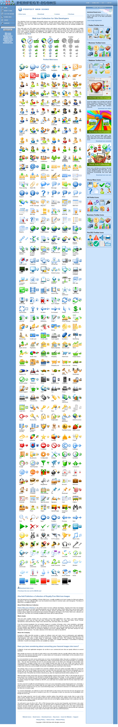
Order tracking (66, 321)
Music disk (44, 556)
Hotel (74, 530)
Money (53, 330)
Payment (75, 321)
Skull (52, 430)
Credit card (33, 339)
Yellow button (55, 584)
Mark (52, 530)
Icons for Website (66, 717)
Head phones (65, 547)
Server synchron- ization (65, 254)
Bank (42, 347)
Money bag (22, 339)
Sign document (45, 502)
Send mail (22, 179)
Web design (65, 70)
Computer (32, 264)
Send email (76, 170)
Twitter (42, 79)
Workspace (54, 214)
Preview (43, 223)
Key (42, 411)
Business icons (8, 35)
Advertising (76, 339)
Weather (75, 565)
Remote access (55, 252)
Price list (21, 321)
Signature (54, 502)
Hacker (53, 114)
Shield (42, 430)
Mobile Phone (55, 383)
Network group (55, 273)
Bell (63, 538)
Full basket (22, 365)
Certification (22, 223)
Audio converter (55, 565)
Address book (44, 170)
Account (64, 484)
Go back (43, 312)
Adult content (76, 430)
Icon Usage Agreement (95, 20)
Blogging (32, 79)
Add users (65, 88)
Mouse (42, 400)
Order (53, 321)
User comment (77, 96)
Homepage (65, 242)
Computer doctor (22, 134)
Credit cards (44, 339)
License (57, 14)
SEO (63, 79)
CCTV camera (55, 538)
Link (20, 242)
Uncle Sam (33, 114)
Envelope (75, 179)
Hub (63, 283)
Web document (45, 242)
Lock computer (45, 273)
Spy (63, 114)
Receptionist (33, 133)
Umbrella (32, 440)
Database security (22, 430)
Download (41, 14)
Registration (54, 419)
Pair (20, 152)
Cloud (63, 565)
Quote (74, 188)
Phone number (23, 383)
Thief (74, 114)
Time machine (34, 466)
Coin (63, 330)
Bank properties (55, 347)
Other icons (22, 14)
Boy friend (43, 152)
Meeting (21, 96)
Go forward (54, 312)
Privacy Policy (40, 719)
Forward (53, 521)
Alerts (20, 449)
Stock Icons (36, 717)
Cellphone (64, 383)
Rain (20, 575)
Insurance (65, 339)
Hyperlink (64, 232)
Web (20, 70)
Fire (63, 440)
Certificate (75, 214)
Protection (33, 449)
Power (74, 440)
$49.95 (29, 34)
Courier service (34, 374)
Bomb (53, 475)
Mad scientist (33, 143)
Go (20, 530)
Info (31, 196)
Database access (32, 430)
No (52, 449)
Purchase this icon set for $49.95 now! (29, 591)
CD (31, 556)
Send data (22, 303)
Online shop (44, 356)
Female (64, 143)
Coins (74, 330)
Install (31, 303)
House (21, 493)
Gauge (21, 466)
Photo (31, 511)
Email (31, 170)
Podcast (21, 556)
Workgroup (54, 264)
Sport (20, 484)
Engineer (21, 143)
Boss (20, 88)
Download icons (8, 42)
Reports (21, 232)
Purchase (71, 14)
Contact (32, 392)
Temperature (33, 575)
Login (63, 411)
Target (74, 493)
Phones (75, 383)
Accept (43, 530)
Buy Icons (56, 717)
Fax (52, 392)
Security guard (23, 114)
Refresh (64, 303)
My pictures (33, 458)
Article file (64, 214)
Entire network (45, 232)
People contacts (55, 105)
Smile (20, 538)
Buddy (32, 538)
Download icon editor (104, 108)
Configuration (44, 458)
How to (32, 223)
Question (43, 196)
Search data (54, 293)
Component (76, 466)
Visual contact (55, 96)
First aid (64, 475)
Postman (64, 133)
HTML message (34, 205)
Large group (33, 96)
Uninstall (43, 303)
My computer (76, 264)
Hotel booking (44, 493)
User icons (8, 34)
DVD (52, 556)
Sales (20, 356)
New (20, 475)
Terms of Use (50, 719)
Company (32, 493)
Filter (42, 466)
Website (64, 205)
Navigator (43, 70)
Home (74, 575)
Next (74, 521)
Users (42, 88)
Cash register (55, 339)
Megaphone (44, 484)
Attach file (32, 188)
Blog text (43, 205)
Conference (44, 161)
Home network (66, 575)
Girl (52, 152)
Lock (42, 419)
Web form (75, 205)
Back (42, 521)
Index (74, 79)
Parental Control (66, 430)
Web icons (8, 33)
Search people (66, 105)
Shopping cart (55, 365)
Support (21, 196)
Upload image (55, 511)
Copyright (64, 449)
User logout (33, 105)
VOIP (42, 392)
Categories (44, 214)
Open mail (43, 179)
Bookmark (65, 493)
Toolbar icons (8, 37)
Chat (20, 205)
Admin (42, 123)
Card (63, 502)
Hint (52, 196)
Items (74, 223)
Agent (20, 123)
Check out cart (66, 365)
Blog (20, 79)
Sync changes (55, 303)
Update (32, 312)
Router (42, 283)
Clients (21, 161)
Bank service (23, 347)
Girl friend (32, 152)
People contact (45, 105)
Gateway (75, 449)
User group (54, 88)
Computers (44, 264)
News (53, 205)
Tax (42, 330)
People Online (44, 96)
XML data (75, 283)
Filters (53, 466)
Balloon (43, 188)
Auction (64, 374)
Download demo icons (26, 588)
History (64, 458)
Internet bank (65, 347)
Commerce (76, 312)
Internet (53, 232)
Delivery (75, 365)
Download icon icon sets (103, 175)
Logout (21, 419)
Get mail (32, 179)
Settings (53, 458)
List (63, 223)
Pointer (64, 312)
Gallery (75, 502)
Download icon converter (103, 141)
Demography (76, 161)
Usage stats (22, 170)
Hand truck (65, 356)
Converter (65, 556)
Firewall (53, 440)
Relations (32, 242)
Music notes (76, 538)
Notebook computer (75, 273)
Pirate (42, 114)
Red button (44, 584)
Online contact (66, 96)
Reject (32, 530)
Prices (32, 321)
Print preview (33, 400)
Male (74, 143)
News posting (23, 188)
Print (74, 392)
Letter (63, 179)
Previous (64, 521)
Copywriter (76, 123)
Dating (21, 440)
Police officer (76, 105)
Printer (64, 392)
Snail (52, 374)
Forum (53, 547)
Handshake (76, 374)
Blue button (22, 584)
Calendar (21, 502)
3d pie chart (33, 356)
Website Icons (27, 717)
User (31, 88)
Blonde (53, 143)
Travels (64, 530)
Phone (42, 383)
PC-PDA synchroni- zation (76, 254)
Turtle (42, 374)
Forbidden (43, 449)
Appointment (44, 143)
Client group (33, 161)
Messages (65, 188)
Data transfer (23, 264)
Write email (54, 179)
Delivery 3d (22, 374)
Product (32, 365)
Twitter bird (54, 79)
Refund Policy (60, 719)
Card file (53, 484)
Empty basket (76, 356)
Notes (53, 223)
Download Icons (47, 717)
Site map (32, 214)
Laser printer (22, 400)
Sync (74, 303)
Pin (52, 493)
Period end (33, 502)
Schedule (75, 458)
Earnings (32, 330)
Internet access (77, 419)
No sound (43, 547)
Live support (44, 133)
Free (31, 475)
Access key (33, 419)
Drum (31, 484)
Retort (42, 575)
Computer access (22, 283)
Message (53, 188)
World (31, 232)
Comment (75, 196)
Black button (65, 584)
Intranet (64, 273)
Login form (22, 411)
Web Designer (66, 123)
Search (75, 511)
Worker (75, 133)
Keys (52, 411)
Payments (33, 347)
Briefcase (75, 484)
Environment (33, 283)
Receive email (66, 170)
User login (22, 105)
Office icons (8, 41)
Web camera (44, 538)
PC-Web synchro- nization (32, 254)
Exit (20, 458)
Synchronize (22, 312)
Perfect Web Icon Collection (26, 607)
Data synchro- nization (45, 253)
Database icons (8, 38)
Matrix (21, 273)
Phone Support (23, 392)
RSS (74, 70)
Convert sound (77, 556)
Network (53, 283)
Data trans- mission (22, 253)
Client (74, 152)
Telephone (33, 383)
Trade (21, 330)
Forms (21, 214)
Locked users (34, 123)
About (63, 196)
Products (43, 365)
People (53, 161)
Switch (21, 293)
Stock (74, 347)
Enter (74, 411)
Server (64, 264)
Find (20, 521)
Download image (64, 511)
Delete (64, 466)
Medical (75, 475)
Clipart (42, 511)
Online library (76, 400)
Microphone (76, 547)
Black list (53, 133)
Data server (44, 293)
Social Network (77, 88)
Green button (33, 584)
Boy (63, 152)
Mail (52, 170)
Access (32, 411)
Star (42, 440)
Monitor (32, 273)
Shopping (53, 356)
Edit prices (43, 321)
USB (52, 400)
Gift (42, 475)
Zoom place (54, 575)
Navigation (54, 70)
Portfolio (21, 511)
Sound (21, 547)
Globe (31, 70)
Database (32, 293)
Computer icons (8, 40)
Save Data (76, 293)
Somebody (65, 161)
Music (31, 547)
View (31, 521)
